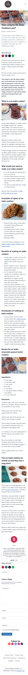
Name (4, 610)
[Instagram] (16, 560)
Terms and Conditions (9, 658)
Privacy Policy (14, 630)
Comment (5, 588)
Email (4, 618)
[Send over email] (13, 56)
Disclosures (21, 658)
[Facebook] (14, 560)
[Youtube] (11, 560)
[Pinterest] (13, 560)
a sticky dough (21, 319)
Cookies (4, 22)
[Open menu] (25, 4)
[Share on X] (9, 56)
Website (4, 625)
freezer (21, 444)
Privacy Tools (19, 655)
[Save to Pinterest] (3, 56)
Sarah (4, 31)
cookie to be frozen (12, 489)
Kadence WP (21, 670)
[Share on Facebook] (6, 56)
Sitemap (10, 661)
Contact (17, 661)
